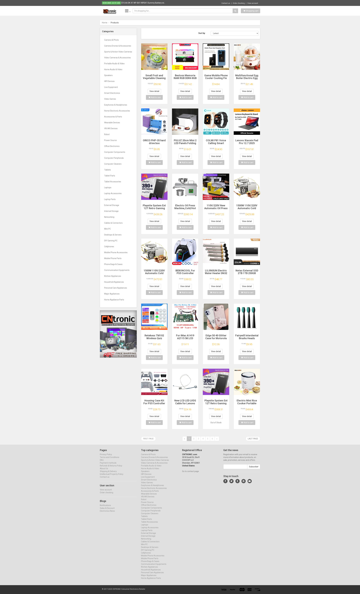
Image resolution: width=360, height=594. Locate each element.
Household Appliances (114, 282)
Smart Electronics (112, 93)
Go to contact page (190, 471)
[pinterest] (243, 481)
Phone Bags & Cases (113, 264)
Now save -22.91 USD (111, 3)
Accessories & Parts (113, 117)
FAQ (102, 460)
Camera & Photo (111, 40)
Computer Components (114, 152)
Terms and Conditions (109, 457)
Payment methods (108, 463)
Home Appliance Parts (114, 300)
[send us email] (250, 481)
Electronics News (107, 511)
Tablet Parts (109, 176)
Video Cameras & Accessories (117, 58)
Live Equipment (111, 87)
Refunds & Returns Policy (111, 466)
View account (252, 3)
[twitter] (231, 481)
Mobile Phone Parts (113, 258)
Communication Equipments (117, 270)
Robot (107, 134)
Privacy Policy (106, 454)
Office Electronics (112, 146)
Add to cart (156, 97)
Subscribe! (253, 467)
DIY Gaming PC (110, 241)
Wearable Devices (112, 122)
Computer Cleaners (113, 164)
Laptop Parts (110, 199)
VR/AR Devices (111, 128)
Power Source (110, 140)
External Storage (111, 205)
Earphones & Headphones (115, 105)
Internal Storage (111, 211)
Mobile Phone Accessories (116, 252)
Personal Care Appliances (115, 288)
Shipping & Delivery (108, 471)
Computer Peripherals (114, 158)
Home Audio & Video (113, 69)
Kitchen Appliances (112, 276)
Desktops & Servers (113, 235)
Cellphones (109, 246)
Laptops (107, 187)
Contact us (225, 3)
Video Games (110, 99)
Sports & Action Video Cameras (118, 52)
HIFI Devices (109, 81)
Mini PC (107, 229)
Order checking (239, 3)
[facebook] (225, 481)
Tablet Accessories (112, 181)
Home (104, 23)
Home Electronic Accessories (117, 111)
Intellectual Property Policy (111, 474)
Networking (109, 217)
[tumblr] (237, 481)
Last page (253, 439)
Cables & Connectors (113, 223)
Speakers (108, 75)
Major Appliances (112, 294)
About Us (104, 468)
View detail (154, 91)
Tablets (107, 170)
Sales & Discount (107, 508)
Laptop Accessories (113, 193)
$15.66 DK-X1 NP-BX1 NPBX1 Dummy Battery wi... (143, 3)
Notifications (105, 505)
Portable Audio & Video (114, 63)
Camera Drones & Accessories (117, 46)
